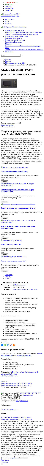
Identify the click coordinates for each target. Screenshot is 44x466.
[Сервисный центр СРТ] (10, 14)
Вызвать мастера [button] (7, 125)
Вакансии (21, 50)
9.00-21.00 (8, 10)
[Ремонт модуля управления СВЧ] (13, 257)
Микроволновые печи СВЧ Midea (25, 289)
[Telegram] (8, 345)
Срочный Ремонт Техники (15, 27)
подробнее (14, 458)
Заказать (4, 181)
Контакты (8, 51)
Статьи (7, 50)
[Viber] (11, 345)
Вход (7, 21)
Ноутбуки (8, 38)
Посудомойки (16, 32)
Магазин (8, 44)
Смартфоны (9, 42)
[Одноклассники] (14, 345)
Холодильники (32, 34)
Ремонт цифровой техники (15, 40)
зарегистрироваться (24, 355)
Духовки (8, 32)
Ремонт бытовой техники (14, 30)
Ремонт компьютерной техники (16, 36)
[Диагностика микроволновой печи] (14, 167)
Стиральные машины (18, 34)
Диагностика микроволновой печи (14, 171)
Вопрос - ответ (19, 419)
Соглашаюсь (23, 458)
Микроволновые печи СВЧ (15, 63)
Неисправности (11, 409)
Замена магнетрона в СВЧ (11, 244)
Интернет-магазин (7, 419)
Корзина (8, 23)
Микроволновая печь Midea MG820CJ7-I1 (16, 385)
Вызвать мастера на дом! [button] (10, 16)
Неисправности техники (34, 50)
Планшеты (18, 42)
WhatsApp (8, 4)
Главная (8, 59)
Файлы (7, 278)
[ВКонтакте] (2, 345)
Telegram (8, 6)
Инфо (7, 48)
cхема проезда (28, 395)
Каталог (8, 61)
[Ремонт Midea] (19, 285)
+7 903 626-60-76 (11, 3)
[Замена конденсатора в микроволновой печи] (18, 204)
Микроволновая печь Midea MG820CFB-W (16, 383)
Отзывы (8, 277)
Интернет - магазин (12, 46)
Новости (13, 50)
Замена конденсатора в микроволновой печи (18, 208)
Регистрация (9, 19)
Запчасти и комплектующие (29, 46)
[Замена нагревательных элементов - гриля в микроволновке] (22, 222)
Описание (8, 275)
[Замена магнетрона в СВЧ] (11, 240)
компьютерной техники (22, 417)
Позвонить (5, 460)
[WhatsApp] (5, 345)
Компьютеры (17, 38)
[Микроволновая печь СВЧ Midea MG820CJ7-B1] (9, 87)
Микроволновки (28, 32)
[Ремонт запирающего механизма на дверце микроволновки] (22, 185)
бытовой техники (7, 417)
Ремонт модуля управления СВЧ (13, 261)
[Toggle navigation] (26, 27)
